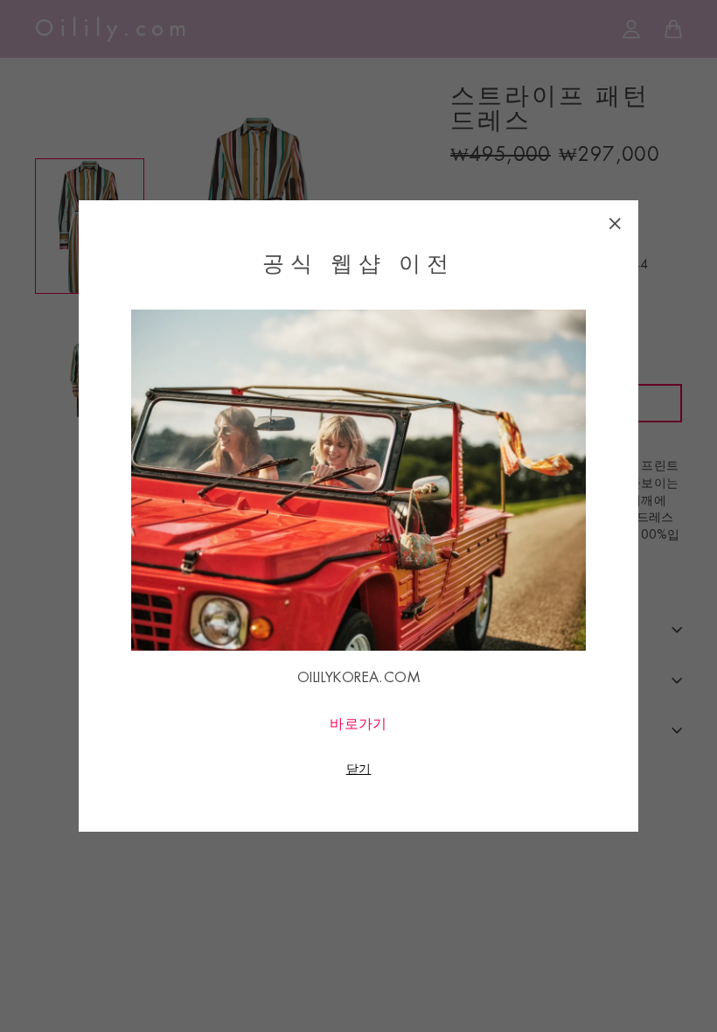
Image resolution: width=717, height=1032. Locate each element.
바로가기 (358, 724)
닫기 (359, 769)
